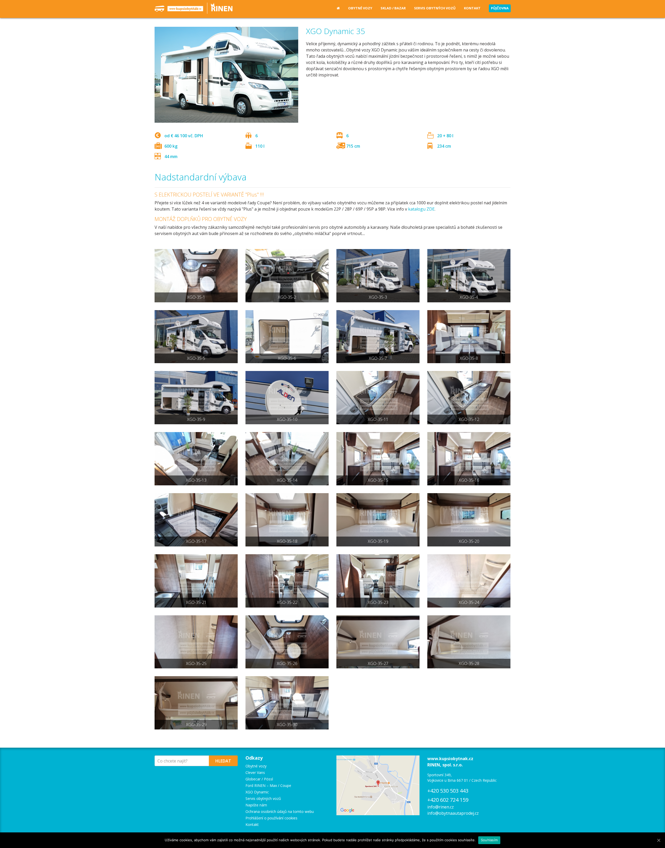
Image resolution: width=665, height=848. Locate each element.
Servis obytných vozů (435, 8)
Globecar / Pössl (259, 779)
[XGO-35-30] (287, 702)
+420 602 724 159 (447, 799)
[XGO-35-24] (468, 581)
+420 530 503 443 (447, 790)
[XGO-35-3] (378, 275)
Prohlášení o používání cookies (271, 818)
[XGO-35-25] (196, 642)
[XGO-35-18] (287, 519)
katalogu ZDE (421, 209)
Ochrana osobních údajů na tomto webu (279, 811)
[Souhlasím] (658, 840)
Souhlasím (489, 840)
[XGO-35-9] (196, 397)
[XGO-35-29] (196, 702)
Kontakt (472, 8)
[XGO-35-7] (378, 336)
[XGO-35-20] (468, 519)
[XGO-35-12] (468, 397)
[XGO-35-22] (287, 581)
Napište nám (256, 805)
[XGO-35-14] (287, 458)
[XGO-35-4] (468, 275)
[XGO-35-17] (196, 519)
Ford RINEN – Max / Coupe (268, 785)
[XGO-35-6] (287, 336)
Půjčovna (500, 8)
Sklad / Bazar (393, 8)
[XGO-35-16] (468, 458)
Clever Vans (255, 772)
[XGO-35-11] (378, 397)
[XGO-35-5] (196, 336)
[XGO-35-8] (468, 336)
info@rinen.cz (440, 807)
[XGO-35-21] (196, 581)
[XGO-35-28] (468, 642)
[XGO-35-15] (378, 458)
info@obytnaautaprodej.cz (453, 813)
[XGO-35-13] (196, 458)
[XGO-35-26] (287, 642)
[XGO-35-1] (196, 275)
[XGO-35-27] (378, 642)
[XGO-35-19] (378, 519)
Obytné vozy (360, 8)
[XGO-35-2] (287, 275)
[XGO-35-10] (287, 397)
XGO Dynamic (257, 792)
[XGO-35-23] (378, 581)
